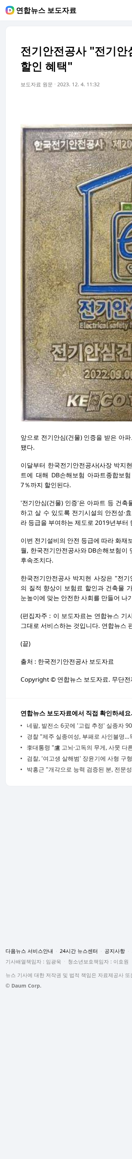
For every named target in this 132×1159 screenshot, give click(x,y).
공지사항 (114, 950)
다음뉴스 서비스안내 (29, 950)
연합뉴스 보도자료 (46, 10)
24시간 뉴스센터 (79, 950)
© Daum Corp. (23, 985)
